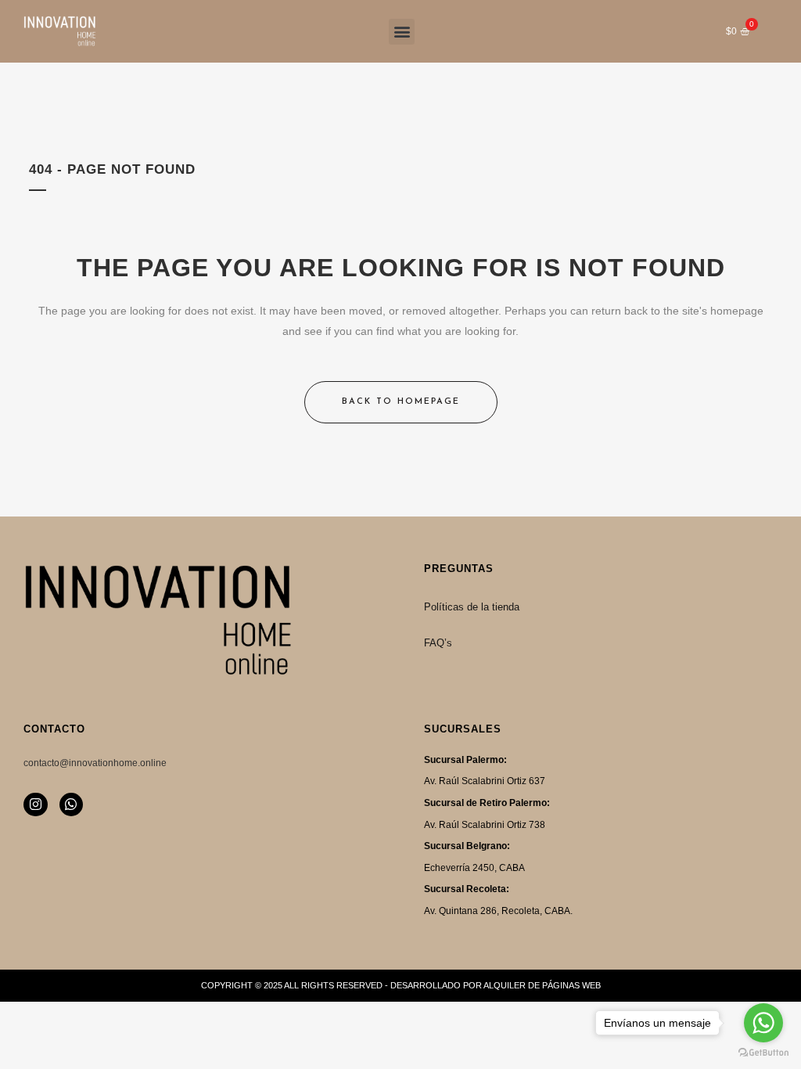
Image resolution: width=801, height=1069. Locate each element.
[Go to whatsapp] (763, 1022)
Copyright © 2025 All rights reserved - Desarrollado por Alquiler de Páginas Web (401, 985)
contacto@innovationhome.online (95, 763)
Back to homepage (401, 402)
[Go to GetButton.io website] (763, 1053)
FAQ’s (438, 643)
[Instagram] (35, 805)
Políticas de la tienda (471, 607)
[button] (402, 32)
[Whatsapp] (71, 805)
